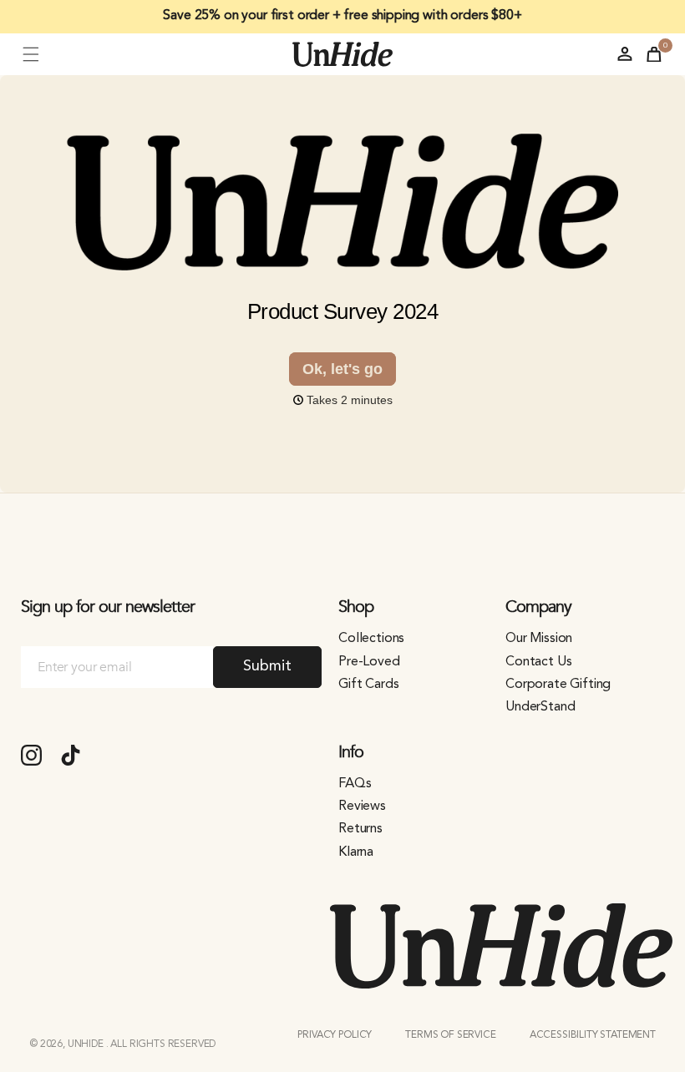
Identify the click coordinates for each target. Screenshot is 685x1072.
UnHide (87, 1044)
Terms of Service (450, 1035)
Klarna (355, 852)
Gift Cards (368, 684)
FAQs (354, 784)
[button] (31, 54)
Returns (360, 829)
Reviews (362, 806)
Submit (267, 666)
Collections (371, 638)
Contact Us (538, 662)
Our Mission (538, 638)
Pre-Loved (369, 662)
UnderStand (540, 707)
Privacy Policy (334, 1035)
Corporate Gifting (558, 684)
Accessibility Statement (593, 1035)
